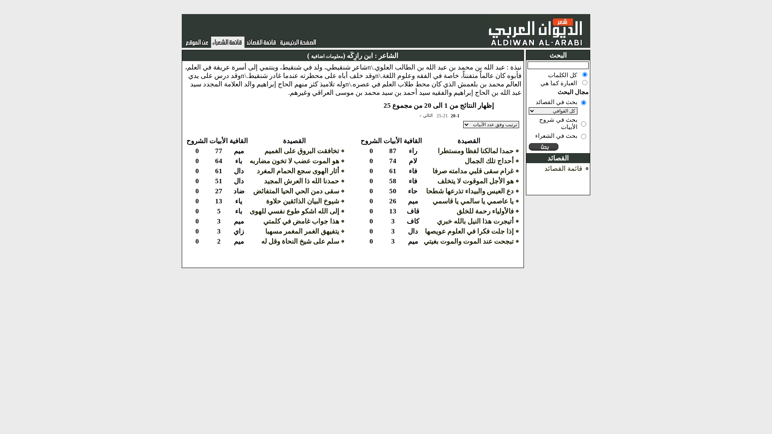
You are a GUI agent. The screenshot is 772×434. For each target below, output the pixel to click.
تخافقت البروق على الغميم (302, 151)
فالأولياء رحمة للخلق (485, 211)
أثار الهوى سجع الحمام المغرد (298, 171)
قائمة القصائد (563, 168)
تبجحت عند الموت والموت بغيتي (469, 241)
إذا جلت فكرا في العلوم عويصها (469, 231)
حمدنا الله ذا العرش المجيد (301, 181)
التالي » (426, 115)
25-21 (442, 115)
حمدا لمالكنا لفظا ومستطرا (476, 151)
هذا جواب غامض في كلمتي (301, 221)
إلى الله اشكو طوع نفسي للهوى (294, 211)
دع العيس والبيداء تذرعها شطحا (470, 191)
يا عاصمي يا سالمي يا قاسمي (473, 201)
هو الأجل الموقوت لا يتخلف (475, 181)
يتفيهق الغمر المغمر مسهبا (302, 231)
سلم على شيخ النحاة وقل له (300, 241)
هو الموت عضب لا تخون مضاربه (294, 161)
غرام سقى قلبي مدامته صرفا (473, 171)
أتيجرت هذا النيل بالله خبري (475, 221)
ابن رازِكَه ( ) (340, 55)
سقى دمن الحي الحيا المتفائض (296, 191)
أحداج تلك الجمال (489, 161)
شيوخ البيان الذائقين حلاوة (302, 201)
